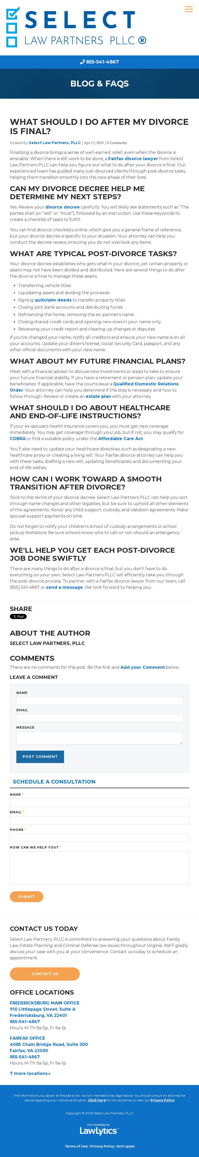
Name (21, 693)
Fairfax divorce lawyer (133, 158)
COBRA (18, 438)
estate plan (98, 396)
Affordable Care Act (120, 438)
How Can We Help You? (35, 847)
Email (22, 710)
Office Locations (42, 992)
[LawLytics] (99, 1130)
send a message (64, 587)
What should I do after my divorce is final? (99, 126)
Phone (18, 830)
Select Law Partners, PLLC (55, 143)
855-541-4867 (102, 62)
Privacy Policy (163, 1100)
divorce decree (62, 207)
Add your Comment (142, 667)
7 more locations (29, 1073)
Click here (97, 1100)
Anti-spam (125, 1146)
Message (25, 727)
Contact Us (45, 974)
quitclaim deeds (53, 300)
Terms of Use (76, 1146)
